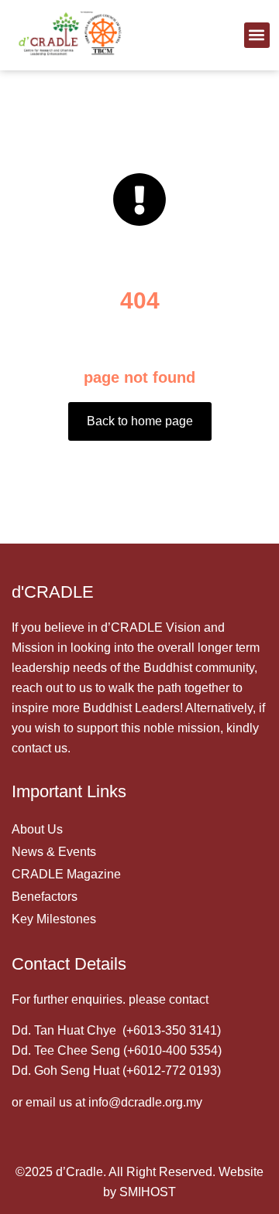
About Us (37, 829)
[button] (257, 35)
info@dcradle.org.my (145, 1102)
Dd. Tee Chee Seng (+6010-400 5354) (117, 1050)
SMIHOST (147, 1192)
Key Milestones (54, 919)
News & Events (54, 851)
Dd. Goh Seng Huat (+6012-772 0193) (116, 1070)
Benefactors (45, 896)
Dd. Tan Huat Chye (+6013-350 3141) (116, 1030)
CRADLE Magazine (66, 874)
